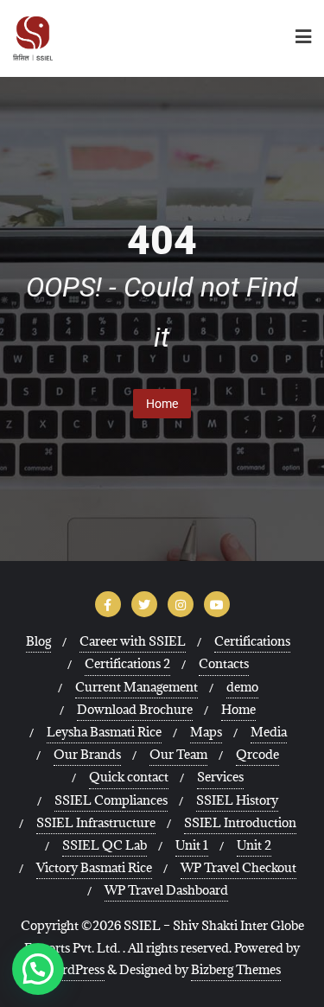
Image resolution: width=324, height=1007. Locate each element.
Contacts (224, 663)
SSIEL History (237, 800)
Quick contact (128, 776)
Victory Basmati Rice (94, 867)
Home (162, 404)
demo (242, 687)
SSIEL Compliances (111, 800)
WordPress (74, 969)
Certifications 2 (127, 663)
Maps (206, 731)
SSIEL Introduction (240, 822)
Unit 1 (191, 845)
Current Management (136, 687)
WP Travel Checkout (238, 867)
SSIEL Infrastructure (96, 822)
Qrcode (257, 754)
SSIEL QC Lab (104, 845)
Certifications (252, 641)
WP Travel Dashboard (166, 890)
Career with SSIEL (132, 641)
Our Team (178, 754)
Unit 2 (254, 845)
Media (269, 731)
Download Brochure (135, 709)
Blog (38, 641)
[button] (38, 969)
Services (220, 776)
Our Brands (87, 754)
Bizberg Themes (236, 969)
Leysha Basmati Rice (104, 731)
